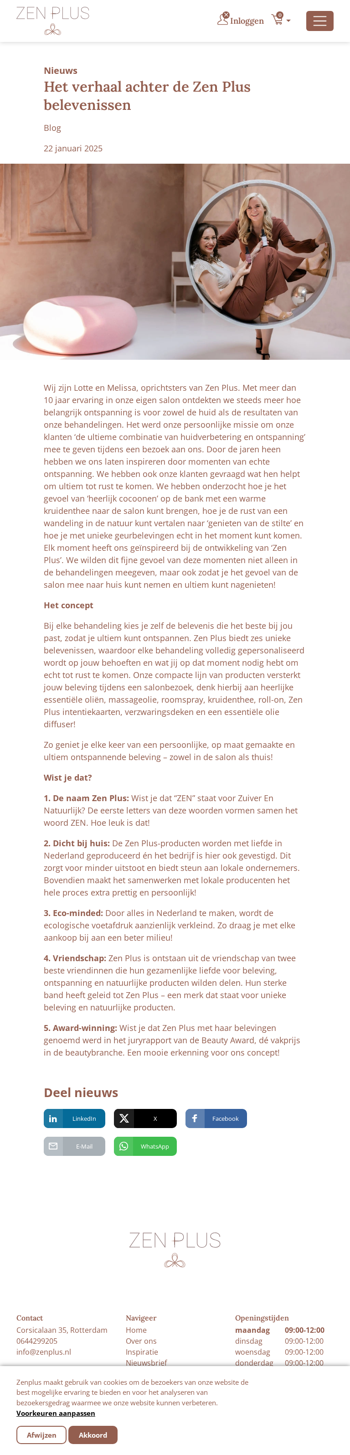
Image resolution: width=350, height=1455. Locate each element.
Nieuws (60, 70)
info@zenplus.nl (43, 1352)
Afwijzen (42, 1434)
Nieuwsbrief (146, 1363)
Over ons (141, 1341)
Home (136, 1330)
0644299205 (36, 1341)
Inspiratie (142, 1352)
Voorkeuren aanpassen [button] (55, 1413)
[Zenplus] (52, 21)
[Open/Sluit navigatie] (320, 21)
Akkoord (93, 1434)
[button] (283, 21)
